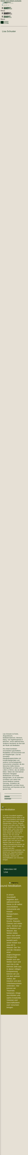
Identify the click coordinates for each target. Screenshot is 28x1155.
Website (7, 796)
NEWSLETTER (8, 8)
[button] (12, 870)
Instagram (7, 798)
